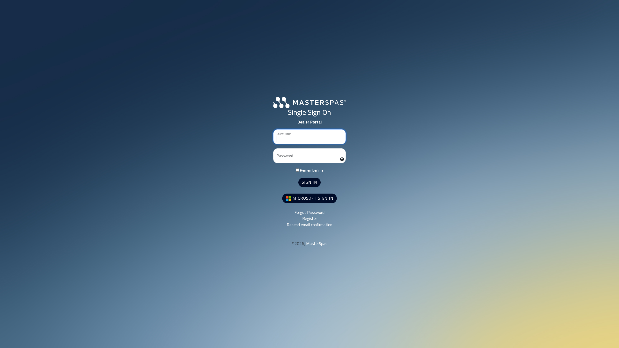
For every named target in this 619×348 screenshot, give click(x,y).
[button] (309, 182)
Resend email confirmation (309, 225)
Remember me (311, 170)
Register (309, 218)
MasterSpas (316, 243)
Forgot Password (309, 212)
